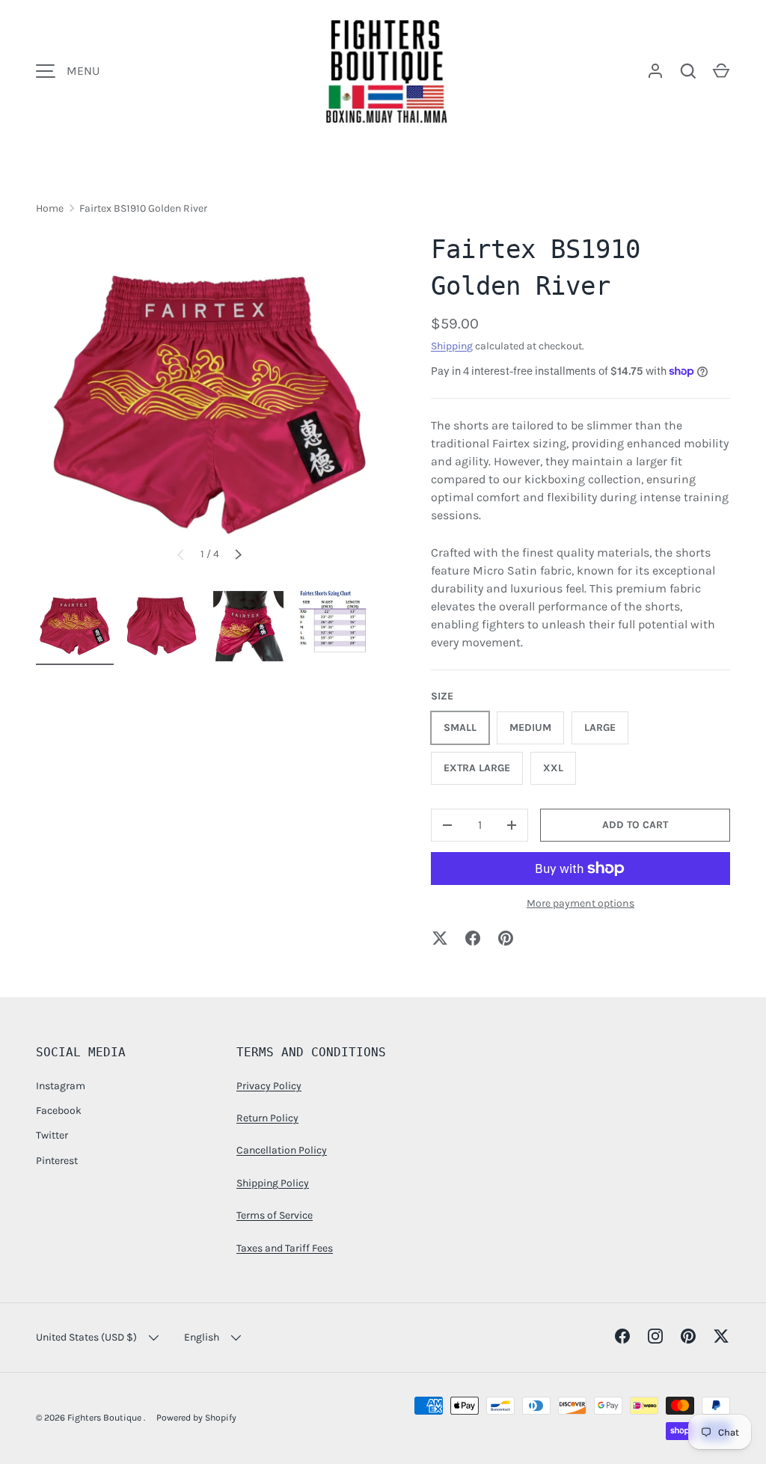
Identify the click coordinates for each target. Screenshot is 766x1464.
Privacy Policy (268, 1085)
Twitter (52, 1135)
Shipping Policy (272, 1183)
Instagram (60, 1085)
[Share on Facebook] (472, 938)
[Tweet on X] (439, 938)
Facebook (59, 1110)
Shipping (452, 346)
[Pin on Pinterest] (505, 938)
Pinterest (57, 1160)
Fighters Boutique (105, 1417)
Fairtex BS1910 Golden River (143, 208)
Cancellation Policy (281, 1150)
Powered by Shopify (196, 1417)
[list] (209, 404)
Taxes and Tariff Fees (284, 1248)
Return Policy (267, 1118)
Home (50, 208)
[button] (721, 71)
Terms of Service (274, 1215)
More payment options (580, 903)
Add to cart (635, 824)
